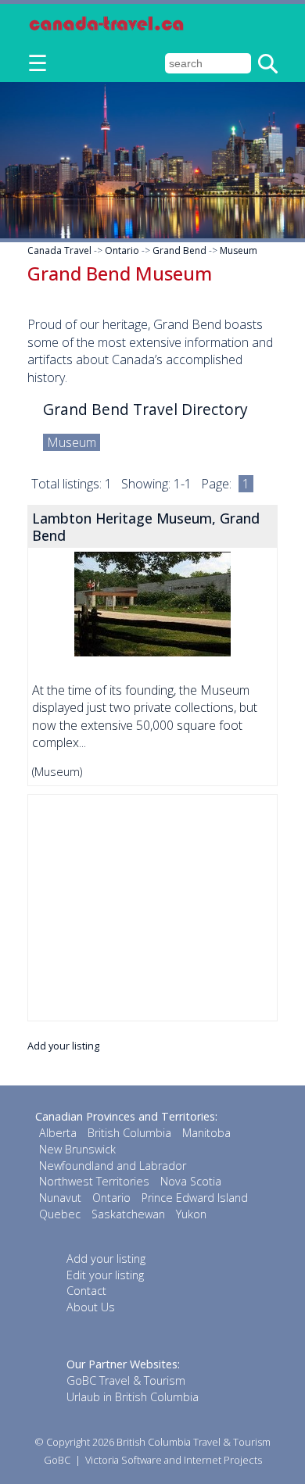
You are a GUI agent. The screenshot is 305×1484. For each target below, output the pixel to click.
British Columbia (129, 1132)
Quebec (60, 1214)
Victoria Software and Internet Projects (173, 1460)
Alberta (58, 1132)
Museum (238, 250)
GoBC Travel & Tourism (125, 1380)
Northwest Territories (94, 1181)
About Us (90, 1307)
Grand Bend (179, 250)
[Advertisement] (152, 908)
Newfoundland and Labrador (112, 1165)
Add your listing (63, 1046)
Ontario (122, 250)
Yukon (191, 1214)
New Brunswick (77, 1149)
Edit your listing (105, 1275)
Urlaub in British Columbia (132, 1396)
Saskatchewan (128, 1214)
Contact (86, 1290)
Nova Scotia (190, 1181)
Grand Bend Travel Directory (145, 409)
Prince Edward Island (195, 1197)
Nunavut (60, 1197)
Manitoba (206, 1132)
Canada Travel (59, 250)
